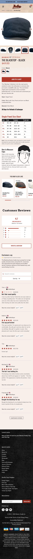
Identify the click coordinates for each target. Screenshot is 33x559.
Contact (4, 454)
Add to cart (16, 79)
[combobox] (16, 278)
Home (3, 10)
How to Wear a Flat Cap (8, 486)
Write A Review (16, 245)
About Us (4, 452)
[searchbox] (16, 274)
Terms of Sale (8, 517)
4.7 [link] (10, 57)
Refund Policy (5, 466)
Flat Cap (4, 482)
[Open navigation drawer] (3, 6)
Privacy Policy (24, 517)
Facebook (6, 509)
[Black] (4, 71)
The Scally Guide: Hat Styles (10, 488)
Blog (3, 460)
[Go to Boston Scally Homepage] (16, 6)
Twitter (3, 509)
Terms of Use (16, 517)
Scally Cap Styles (6, 490)
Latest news (6, 432)
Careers (4, 456)
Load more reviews (16, 418)
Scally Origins (5, 480)
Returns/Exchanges (7, 462)
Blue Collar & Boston (7, 484)
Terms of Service (6, 464)
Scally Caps (9, 10)
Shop (3, 450)
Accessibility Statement (16, 520)
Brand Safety (5, 468)
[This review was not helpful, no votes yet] (21, 307)
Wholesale (5, 458)
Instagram (10, 509)
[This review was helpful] (17, 307)
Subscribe (27, 501)
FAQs (3, 472)
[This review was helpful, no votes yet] (17, 336)
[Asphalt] (8, 71)
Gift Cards (4, 470)
